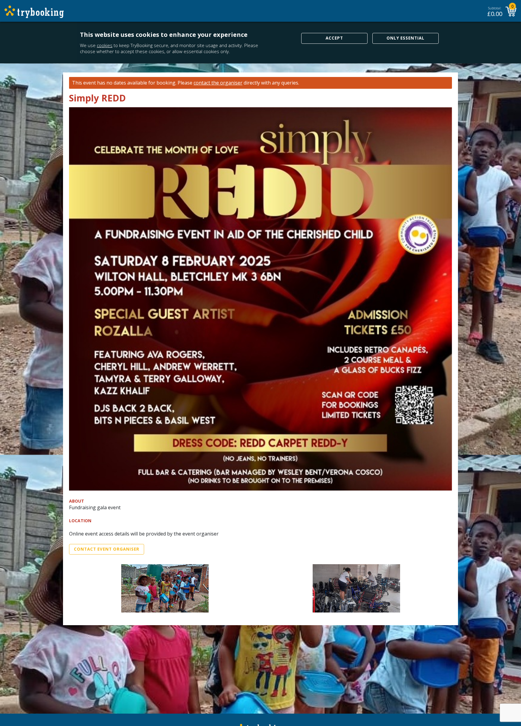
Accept (334, 38)
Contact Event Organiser (106, 549)
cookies (104, 45)
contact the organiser (218, 83)
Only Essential (406, 38)
